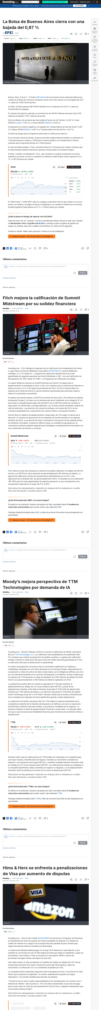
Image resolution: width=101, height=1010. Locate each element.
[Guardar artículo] (76, 34)
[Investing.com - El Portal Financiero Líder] (10, 2)
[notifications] (93, 2)
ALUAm (17, 123)
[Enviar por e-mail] (40, 248)
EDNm (26, 129)
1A (25, 177)
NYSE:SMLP (54, 371)
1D (12, 177)
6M (22, 177)
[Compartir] (71, 34)
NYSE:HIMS (43, 938)
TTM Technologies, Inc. (24, 655)
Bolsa (17, 33)
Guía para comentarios (9, 278)
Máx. (32, 177)
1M (18, 177)
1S (15, 177)
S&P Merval (41, 97)
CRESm (47, 123)
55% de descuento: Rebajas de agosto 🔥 (55, 2)
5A (28, 177)
